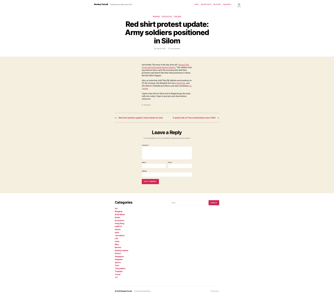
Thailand (177, 16)
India (117, 232)
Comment (145, 145)
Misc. (117, 244)
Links (117, 241)
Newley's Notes (121, 250)
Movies (118, 247)
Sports (118, 262)
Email (170, 162)
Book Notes (120, 214)
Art (116, 208)
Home (196, 4)
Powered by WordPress (142, 291)
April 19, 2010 (161, 48)
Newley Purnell (101, 4)
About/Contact (206, 4)
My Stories (217, 4)
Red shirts (147, 105)
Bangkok (156, 16)
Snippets (119, 259)
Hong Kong (119, 223)
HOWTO (118, 226)
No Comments (175, 48)
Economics (119, 220)
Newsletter (227, 4)
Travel (117, 274)
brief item (181, 83)
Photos (118, 253)
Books (117, 217)
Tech (117, 265)
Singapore (119, 256)
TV (116, 277)
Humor (118, 229)
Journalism (120, 235)
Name (144, 162)
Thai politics (167, 16)
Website (144, 171)
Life (116, 238)
